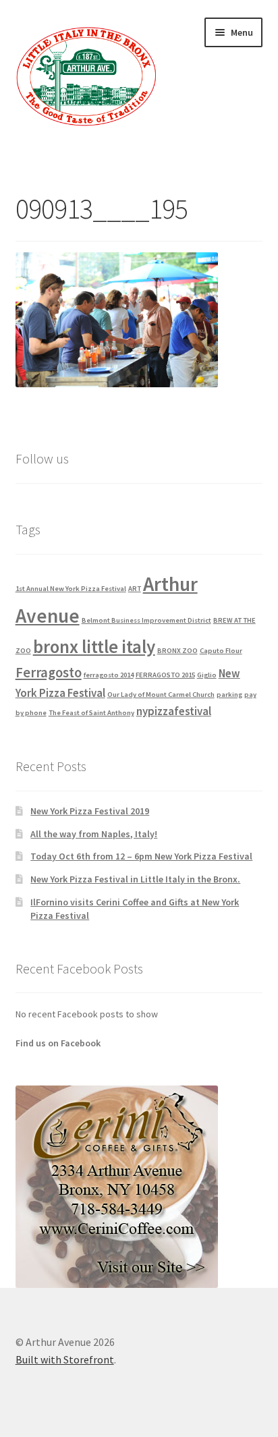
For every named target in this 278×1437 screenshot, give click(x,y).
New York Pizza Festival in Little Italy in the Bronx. (135, 879)
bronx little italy (94, 646)
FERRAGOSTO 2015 (165, 675)
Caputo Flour (221, 650)
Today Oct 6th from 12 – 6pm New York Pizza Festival (141, 856)
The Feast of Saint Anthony (91, 712)
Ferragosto (49, 672)
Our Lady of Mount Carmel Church (161, 694)
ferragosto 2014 (109, 675)
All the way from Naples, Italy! (93, 834)
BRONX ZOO (177, 650)
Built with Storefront (65, 1359)
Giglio (207, 675)
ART (134, 588)
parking (229, 694)
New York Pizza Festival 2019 (89, 811)
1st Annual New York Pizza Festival (71, 588)
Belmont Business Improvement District (146, 620)
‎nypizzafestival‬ (173, 711)
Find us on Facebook (58, 1043)
